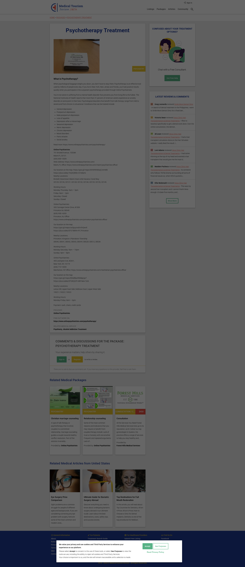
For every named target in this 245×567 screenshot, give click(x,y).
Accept (147, 546)
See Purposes (160, 546)
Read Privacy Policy (155, 552)
